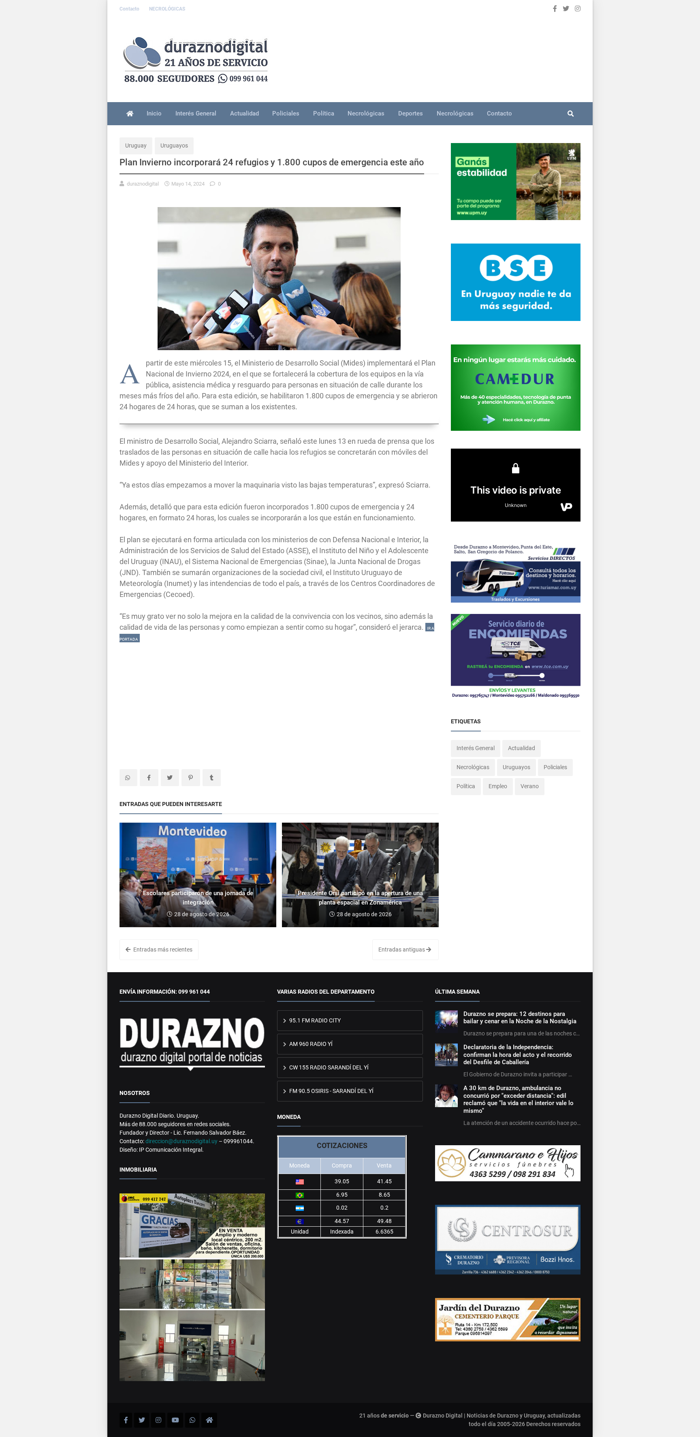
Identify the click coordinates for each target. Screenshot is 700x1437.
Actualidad (244, 113)
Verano (530, 786)
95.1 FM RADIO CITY (314, 1020)
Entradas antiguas (402, 949)
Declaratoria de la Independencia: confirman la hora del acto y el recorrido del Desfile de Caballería (517, 1055)
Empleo (498, 786)
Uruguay (136, 145)
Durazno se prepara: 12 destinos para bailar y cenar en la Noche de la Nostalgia (519, 1017)
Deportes (410, 113)
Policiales (285, 113)
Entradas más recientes (162, 949)
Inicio (154, 113)
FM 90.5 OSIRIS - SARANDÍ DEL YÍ (330, 1091)
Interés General (195, 113)
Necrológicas (366, 113)
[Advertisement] (279, 700)
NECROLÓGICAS (167, 9)
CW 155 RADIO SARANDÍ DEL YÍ (328, 1067)
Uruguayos (174, 145)
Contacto (130, 9)
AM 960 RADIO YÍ (310, 1044)
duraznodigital (143, 184)
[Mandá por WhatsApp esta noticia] (128, 777)
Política (323, 113)
